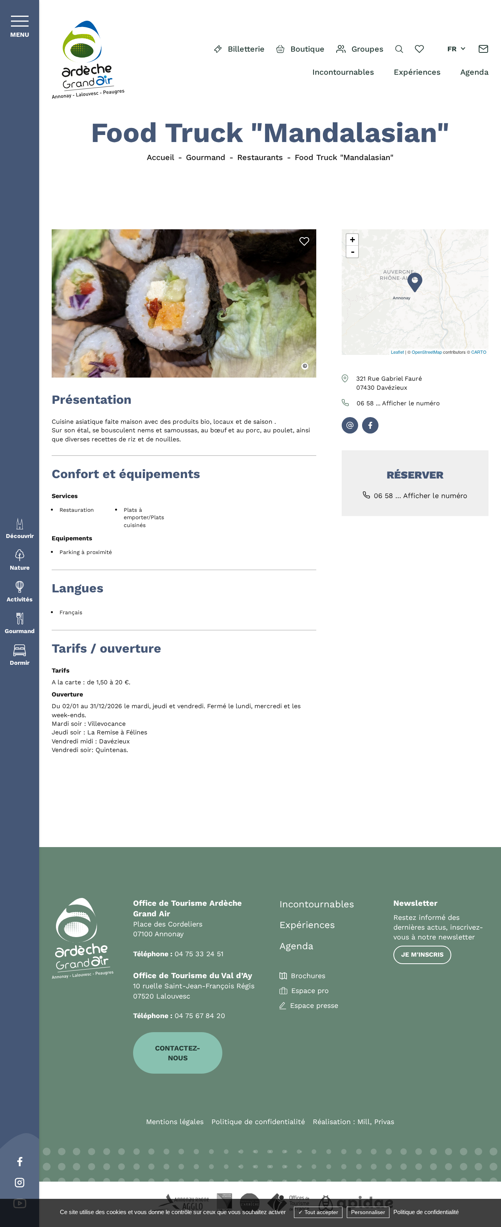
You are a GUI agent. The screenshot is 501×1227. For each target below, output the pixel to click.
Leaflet (397, 352)
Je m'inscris (422, 954)
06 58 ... (398, 403)
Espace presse (314, 1005)
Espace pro (310, 990)
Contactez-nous (177, 1053)
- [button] (352, 251)
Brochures (308, 975)
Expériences (417, 72)
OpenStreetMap (427, 352)
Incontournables (343, 72)
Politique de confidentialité (258, 1121)
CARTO (479, 352)
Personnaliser (368, 1212)
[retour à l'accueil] (88, 60)
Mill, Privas (375, 1121)
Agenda (474, 72)
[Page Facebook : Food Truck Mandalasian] (370, 425)
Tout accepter (320, 1212)
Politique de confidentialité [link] (426, 1212)
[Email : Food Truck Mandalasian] (350, 425)
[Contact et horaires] (483, 49)
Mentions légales (175, 1121)
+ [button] (352, 240)
